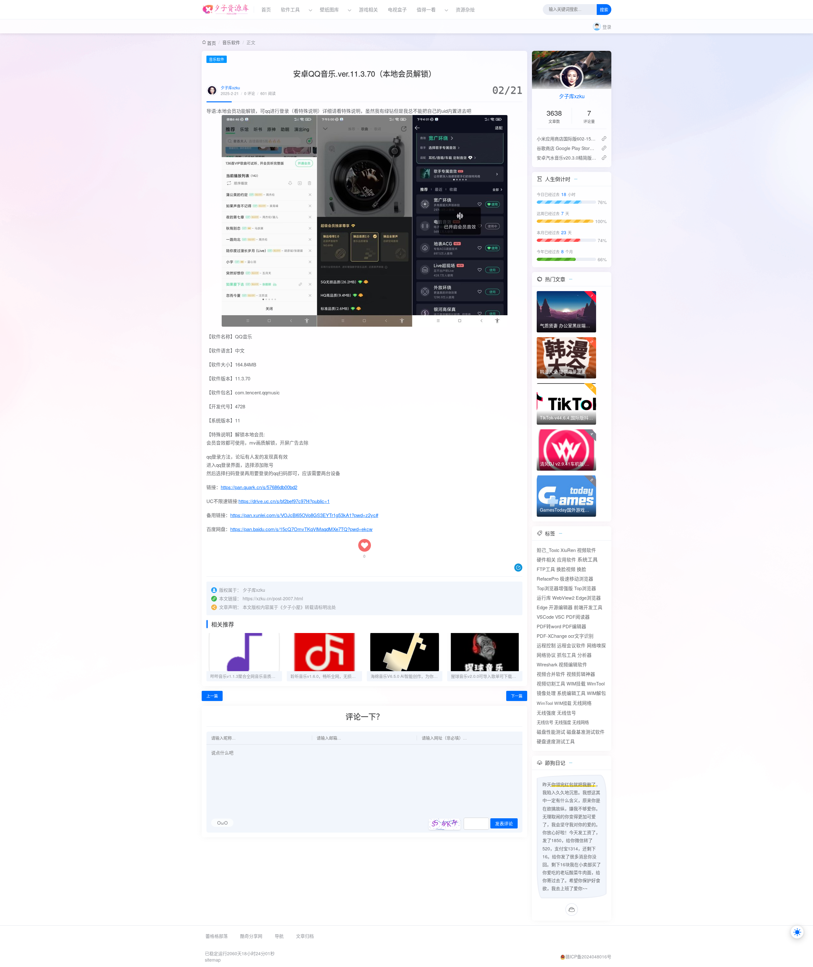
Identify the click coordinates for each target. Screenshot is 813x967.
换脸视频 (565, 569)
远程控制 (546, 645)
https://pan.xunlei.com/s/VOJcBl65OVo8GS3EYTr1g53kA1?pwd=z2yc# (304, 515)
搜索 (604, 10)
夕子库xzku (230, 87)
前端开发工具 (588, 607)
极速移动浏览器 (576, 578)
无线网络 (582, 702)
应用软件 (566, 559)
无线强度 (546, 712)
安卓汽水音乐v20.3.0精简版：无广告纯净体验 (566, 157)
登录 (606, 27)
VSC (560, 616)
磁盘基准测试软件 (586, 731)
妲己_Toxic (548, 550)
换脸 (581, 569)
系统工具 (587, 559)
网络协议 (546, 654)
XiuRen (568, 550)
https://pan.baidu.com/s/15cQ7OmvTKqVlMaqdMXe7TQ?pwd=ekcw (301, 529)
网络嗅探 (596, 645)
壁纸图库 (329, 9)
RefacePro (548, 578)
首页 (266, 9)
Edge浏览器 (588, 597)
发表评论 (504, 823)
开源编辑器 (561, 607)
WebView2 (563, 597)
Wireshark (547, 664)
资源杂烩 (465, 9)
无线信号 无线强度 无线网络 (563, 722)
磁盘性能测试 (551, 731)
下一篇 (516, 695)
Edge (542, 607)
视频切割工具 (551, 683)
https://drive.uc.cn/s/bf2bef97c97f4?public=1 (284, 501)
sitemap (213, 960)
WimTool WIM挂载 (554, 703)
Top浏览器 (585, 588)
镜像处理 (546, 693)
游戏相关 (368, 9)
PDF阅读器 (578, 616)
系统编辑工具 (571, 693)
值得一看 (426, 9)
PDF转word (549, 626)
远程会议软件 (571, 645)
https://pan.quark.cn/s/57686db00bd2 (259, 487)
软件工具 (290, 9)
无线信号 (566, 712)
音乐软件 (231, 42)
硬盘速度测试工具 (556, 741)
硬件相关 (546, 559)
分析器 (584, 654)
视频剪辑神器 (581, 674)
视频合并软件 (551, 674)
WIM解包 (596, 693)
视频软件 (586, 550)
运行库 (544, 597)
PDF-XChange (552, 635)
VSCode (545, 616)
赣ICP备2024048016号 (588, 956)
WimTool (596, 683)
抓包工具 (566, 654)
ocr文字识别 (581, 635)
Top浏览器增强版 (555, 588)
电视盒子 (397, 9)
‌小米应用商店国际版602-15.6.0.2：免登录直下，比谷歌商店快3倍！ (566, 138)
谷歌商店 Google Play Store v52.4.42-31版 (566, 148)
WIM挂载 (576, 683)
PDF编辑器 (574, 626)
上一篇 (212, 695)
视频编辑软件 (573, 664)
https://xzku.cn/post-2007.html (273, 598)
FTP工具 (546, 569)
